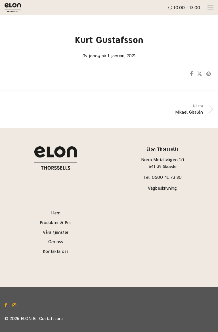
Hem (55, 213)
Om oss (55, 241)
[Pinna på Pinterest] (208, 74)
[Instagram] (14, 304)
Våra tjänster (55, 232)
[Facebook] (6, 304)
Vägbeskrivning (162, 188)
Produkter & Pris (56, 222)
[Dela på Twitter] (199, 74)
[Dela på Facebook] (191, 74)
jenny (94, 55)
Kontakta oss (55, 251)
